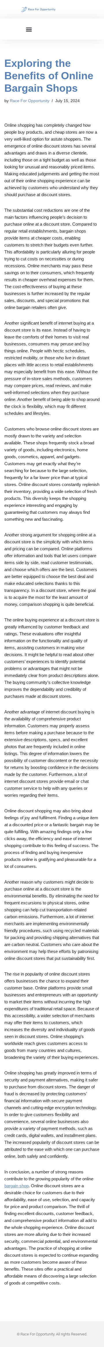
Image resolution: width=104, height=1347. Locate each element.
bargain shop (16, 1185)
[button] (29, 29)
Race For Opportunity (29, 101)
